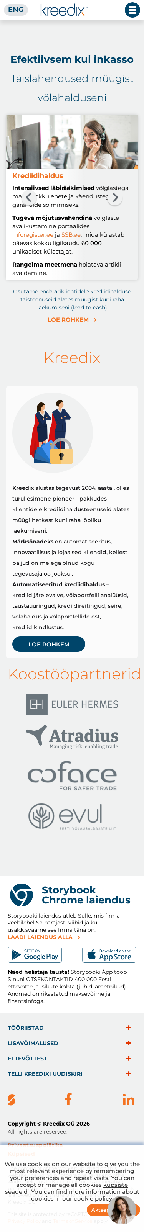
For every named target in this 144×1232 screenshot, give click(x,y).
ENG (16, 9)
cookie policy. (93, 1198)
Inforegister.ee (32, 234)
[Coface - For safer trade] (72, 777)
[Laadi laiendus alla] (35, 955)
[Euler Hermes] (72, 706)
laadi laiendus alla (40, 937)
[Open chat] (122, 1210)
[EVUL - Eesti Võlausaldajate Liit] (72, 818)
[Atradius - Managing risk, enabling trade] (72, 738)
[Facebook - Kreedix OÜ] (68, 1100)
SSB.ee (71, 234)
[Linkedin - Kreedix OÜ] (128, 1100)
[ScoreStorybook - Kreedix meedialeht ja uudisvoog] (11, 1100)
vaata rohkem (128, 1028)
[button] (29, 197)
